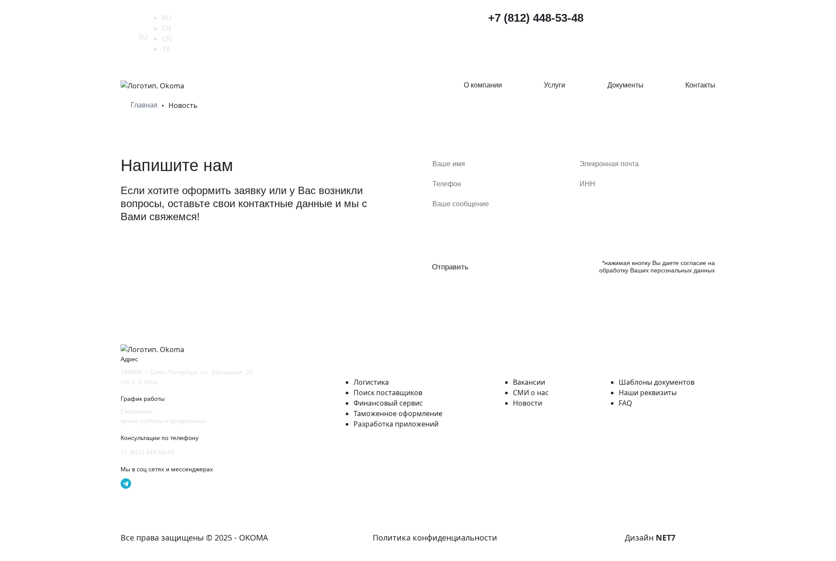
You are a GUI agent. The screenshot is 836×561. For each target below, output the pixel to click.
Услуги (554, 85)
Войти (700, 19)
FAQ (625, 403)
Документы (625, 85)
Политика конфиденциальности (435, 537)
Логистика (371, 382)
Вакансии (529, 382)
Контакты (700, 85)
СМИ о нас (531, 392)
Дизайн (650, 537)
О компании (483, 85)
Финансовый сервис (388, 403)
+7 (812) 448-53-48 (535, 18)
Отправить (450, 267)
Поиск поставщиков (388, 392)
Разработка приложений (396, 424)
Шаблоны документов (656, 382)
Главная (144, 105)
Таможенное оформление (398, 413)
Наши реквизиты (648, 392)
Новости (527, 403)
